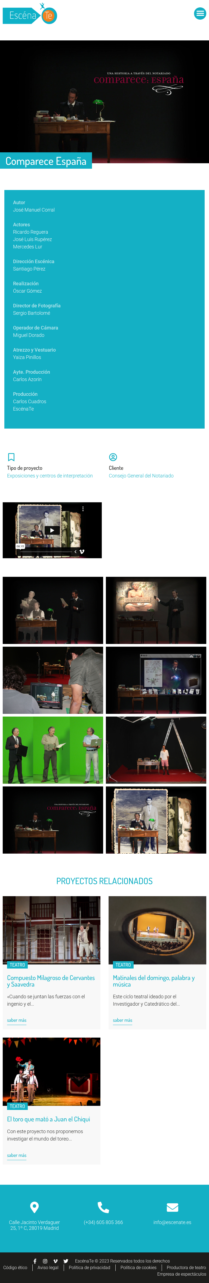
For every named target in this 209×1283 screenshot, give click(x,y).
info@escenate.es (172, 1222)
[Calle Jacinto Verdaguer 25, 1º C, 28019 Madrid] (34, 1207)
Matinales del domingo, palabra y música (154, 980)
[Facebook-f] (34, 1261)
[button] (200, 13)
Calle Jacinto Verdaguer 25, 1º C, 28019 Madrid (34, 1225)
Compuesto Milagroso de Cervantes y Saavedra (51, 980)
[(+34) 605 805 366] (103, 1207)
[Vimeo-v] (55, 1261)
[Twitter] (65, 1261)
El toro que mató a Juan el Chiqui (48, 1119)
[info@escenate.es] (172, 1207)
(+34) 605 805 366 (103, 1222)
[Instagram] (45, 1261)
